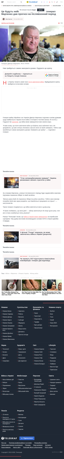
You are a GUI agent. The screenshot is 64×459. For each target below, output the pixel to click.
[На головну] (32, 2)
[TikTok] (57, 2)
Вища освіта (22, 328)
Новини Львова (7, 323)
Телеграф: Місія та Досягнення (32, 447)
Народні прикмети (55, 382)
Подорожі (53, 358)
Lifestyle (52, 345)
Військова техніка (8, 394)
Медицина (21, 323)
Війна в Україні (7, 376)
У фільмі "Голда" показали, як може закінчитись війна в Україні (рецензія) (35, 233)
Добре (41, 10)
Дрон (4, 358)
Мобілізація (22, 376)
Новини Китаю (38, 361)
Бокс (51, 314)
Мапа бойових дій (8, 379)
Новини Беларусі (39, 364)
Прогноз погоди (23, 334)
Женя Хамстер (9, 19)
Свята (51, 376)
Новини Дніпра (7, 317)
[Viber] (44, 2)
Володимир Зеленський (37, 380)
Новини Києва (7, 311)
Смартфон (6, 361)
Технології (6, 349)
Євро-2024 (53, 323)
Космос (5, 352)
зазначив (15, 122)
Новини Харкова (8, 314)
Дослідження (22, 361)
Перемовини (6, 385)
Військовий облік (23, 391)
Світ (34, 345)
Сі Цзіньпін (37, 387)
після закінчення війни (36, 82)
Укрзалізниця (38, 328)
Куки (33, 10)
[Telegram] (47, 2)
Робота (20, 314)
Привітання (53, 369)
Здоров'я (21, 345)
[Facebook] (41, 2)
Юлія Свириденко (39, 404)
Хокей (52, 320)
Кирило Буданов (39, 396)
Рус (61, 2)
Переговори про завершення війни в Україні (17, 5)
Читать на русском (7, 23)
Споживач (53, 352)
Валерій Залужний (40, 393)
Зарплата (21, 311)
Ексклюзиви (57, 5)
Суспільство (22, 307)
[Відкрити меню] (2, 2)
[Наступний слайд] (62, 5)
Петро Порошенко (40, 399)
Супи (20, 420)
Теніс (51, 317)
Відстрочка (21, 385)
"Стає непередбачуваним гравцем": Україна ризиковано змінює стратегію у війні (38, 179)
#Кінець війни (34, 273)
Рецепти (20, 411)
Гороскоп (53, 349)
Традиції (52, 385)
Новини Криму (7, 336)
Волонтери (6, 391)
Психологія (21, 358)
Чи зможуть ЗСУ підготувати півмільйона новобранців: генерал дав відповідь (37, 259)
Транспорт (37, 316)
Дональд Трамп (39, 384)
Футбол (52, 311)
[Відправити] (21, 2)
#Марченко (13, 273)
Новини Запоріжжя (8, 326)
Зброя (4, 388)
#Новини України (23, 273)
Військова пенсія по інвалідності (9, 422)
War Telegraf (23, 175)
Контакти (48, 445)
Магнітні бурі (54, 366)
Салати (20, 426)
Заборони (53, 388)
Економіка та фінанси (38, 308)
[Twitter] (52, 2)
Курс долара (38, 325)
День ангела (54, 391)
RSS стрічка (48, 447)
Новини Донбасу (8, 333)
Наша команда (5, 447)
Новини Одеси (7, 320)
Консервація (22, 417)
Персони (36, 376)
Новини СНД (38, 358)
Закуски (20, 429)
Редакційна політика (40, 443)
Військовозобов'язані (25, 388)
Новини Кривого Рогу (8, 329)
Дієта (20, 355)
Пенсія (4, 411)
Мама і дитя (22, 349)
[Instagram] (54, 2)
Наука (3, 345)
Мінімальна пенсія (8, 426)
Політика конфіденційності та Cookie (20, 443)
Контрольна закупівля (42, 5)
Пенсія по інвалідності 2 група (9, 418)
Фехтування (54, 326)
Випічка (20, 414)
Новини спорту (55, 307)
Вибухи (5, 382)
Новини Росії (38, 355)
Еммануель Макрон (40, 390)
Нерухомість (38, 319)
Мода (51, 355)
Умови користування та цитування (12, 445)
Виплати (21, 317)
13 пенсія (5, 414)
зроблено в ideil (57, 452)
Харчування (22, 352)
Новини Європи (39, 349)
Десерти (21, 423)
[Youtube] (49, 2)
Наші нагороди (37, 445)
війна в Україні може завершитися (36, 217)
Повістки (21, 379)
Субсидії (21, 320)
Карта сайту (16, 447)
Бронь (20, 382)
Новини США (38, 352)
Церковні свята (55, 379)
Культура (22, 230)
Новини (4, 307)
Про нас (3, 443)
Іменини (52, 394)
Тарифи (36, 322)
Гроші (36, 313)
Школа (20, 326)
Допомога (21, 331)
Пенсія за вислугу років (8, 430)
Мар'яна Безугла (39, 401)
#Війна (7, 273)
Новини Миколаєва (8, 339)
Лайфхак (53, 364)
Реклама (28, 445)
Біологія (5, 355)
